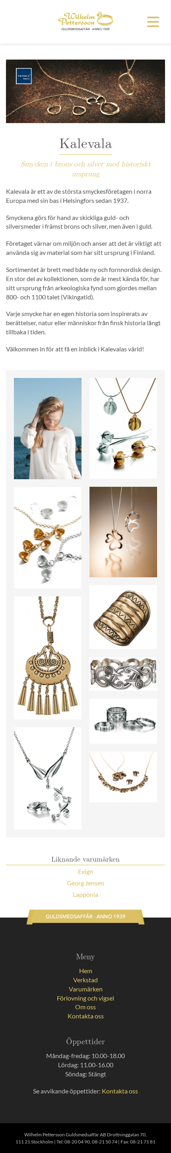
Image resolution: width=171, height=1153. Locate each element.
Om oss (85, 1006)
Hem (85, 970)
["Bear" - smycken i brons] (123, 777)
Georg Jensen (85, 883)
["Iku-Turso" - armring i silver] (123, 674)
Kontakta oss (86, 1016)
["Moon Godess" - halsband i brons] (48, 657)
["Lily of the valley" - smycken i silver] (48, 778)
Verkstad (85, 979)
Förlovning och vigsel (85, 998)
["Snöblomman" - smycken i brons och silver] (123, 428)
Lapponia (85, 894)
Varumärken (86, 989)
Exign (85, 871)
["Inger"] (48, 428)
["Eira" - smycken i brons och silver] (48, 537)
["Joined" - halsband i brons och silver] (123, 532)
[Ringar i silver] (123, 721)
